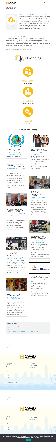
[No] (54, 438)
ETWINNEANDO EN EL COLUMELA (14, 150)
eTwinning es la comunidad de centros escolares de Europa (33, 15)
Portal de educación (12, 382)
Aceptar (28, 439)
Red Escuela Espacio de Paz (16, 258)
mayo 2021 (9, 345)
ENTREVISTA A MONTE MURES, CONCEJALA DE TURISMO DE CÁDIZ (39, 237)
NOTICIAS (9, 258)
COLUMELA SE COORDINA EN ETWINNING (12, 254)
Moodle (9, 377)
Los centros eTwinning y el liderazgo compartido (20, 326)
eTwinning (19, 154)
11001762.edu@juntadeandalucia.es (13, 367)
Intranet (10, 374)
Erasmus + (14, 154)
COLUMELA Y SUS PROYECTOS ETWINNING (39, 277)
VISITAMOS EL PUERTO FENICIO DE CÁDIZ (15, 294)
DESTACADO (14, 215)
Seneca (9, 379)
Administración (12, 168)
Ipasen (9, 380)
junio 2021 (9, 344)
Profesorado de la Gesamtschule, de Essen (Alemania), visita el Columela (39, 193)
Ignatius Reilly (12, 297)
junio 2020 (9, 347)
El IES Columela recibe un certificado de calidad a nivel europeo (24, 331)
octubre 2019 (9, 349)
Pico (17, 298)
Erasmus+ (10, 375)
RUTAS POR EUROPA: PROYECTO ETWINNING (39, 150)
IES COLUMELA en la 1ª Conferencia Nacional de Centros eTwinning (15, 210)
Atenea (10, 152)
